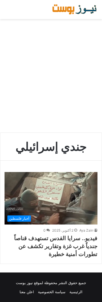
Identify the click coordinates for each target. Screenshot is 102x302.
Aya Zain (86, 230)
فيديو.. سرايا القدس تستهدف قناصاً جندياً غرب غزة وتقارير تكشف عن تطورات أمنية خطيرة (55, 246)
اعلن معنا (27, 292)
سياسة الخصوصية (51, 292)
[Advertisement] (51, 76)
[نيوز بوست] (75, 9)
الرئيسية (75, 292)
